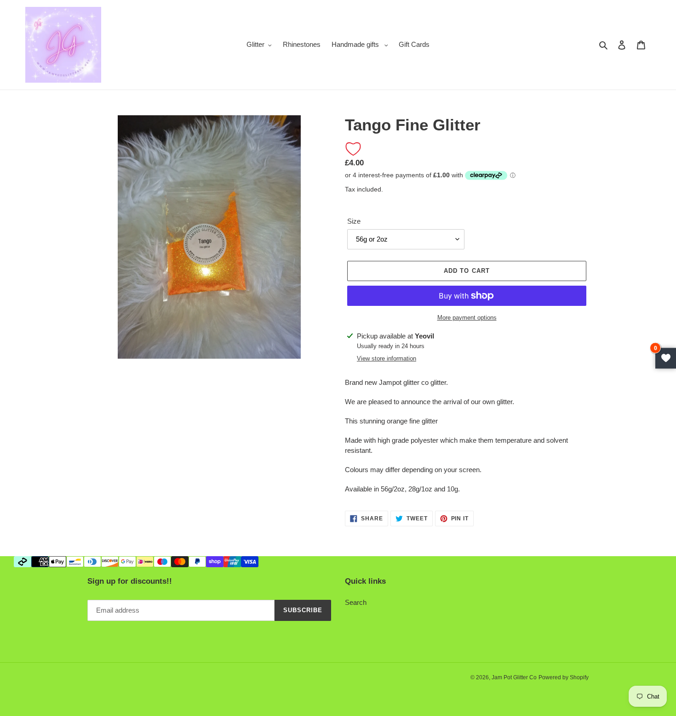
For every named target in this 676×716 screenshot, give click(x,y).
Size (354, 221)
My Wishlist (665, 358)
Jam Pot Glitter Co (514, 677)
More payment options (467, 317)
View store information (386, 358)
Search (356, 602)
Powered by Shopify (564, 677)
